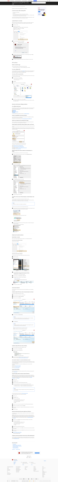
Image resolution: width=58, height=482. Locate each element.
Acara (42, 470)
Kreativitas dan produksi (18, 470)
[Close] (37, 480)
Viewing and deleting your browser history (22, 147)
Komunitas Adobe (35, 469)
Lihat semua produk (8, 474)
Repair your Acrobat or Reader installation (17, 432)
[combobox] (38, 3)
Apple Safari (14, 112)
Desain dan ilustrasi (8, 469)
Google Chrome (14, 110)
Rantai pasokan (43, 473)
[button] (47, 0)
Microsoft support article (16, 438)
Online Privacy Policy (18, 449)
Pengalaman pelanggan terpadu (18, 469)
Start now (32, 464)
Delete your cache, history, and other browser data (19, 146)
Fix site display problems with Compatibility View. (27, 118)
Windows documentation (30, 417)
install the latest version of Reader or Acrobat (23, 357)
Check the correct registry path (25, 393)
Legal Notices (13, 449)
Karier (42, 469)
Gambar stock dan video (9, 473)
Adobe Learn (34, 470)
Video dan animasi (8, 470)
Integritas (43, 475)
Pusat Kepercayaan (43, 474)
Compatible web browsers (26, 113)
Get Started (14, 462)
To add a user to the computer (18, 365)
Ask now (23, 464)
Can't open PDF (14, 444)
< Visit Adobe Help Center (16, 460)
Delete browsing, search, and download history (18, 145)
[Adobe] (8, 1)
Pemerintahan (26, 469)
